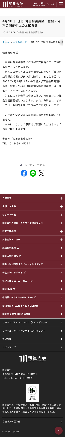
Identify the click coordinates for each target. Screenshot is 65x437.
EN (48, 4)
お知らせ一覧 (20, 42)
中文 (53, 4)
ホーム (5, 42)
